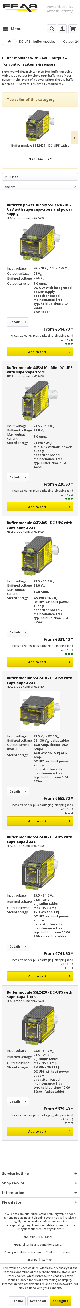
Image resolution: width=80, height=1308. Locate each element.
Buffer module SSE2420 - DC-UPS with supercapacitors (39, 994)
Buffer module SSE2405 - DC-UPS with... (40, 145)
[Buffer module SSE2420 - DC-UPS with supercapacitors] (40, 1025)
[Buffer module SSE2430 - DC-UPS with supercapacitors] (40, 870)
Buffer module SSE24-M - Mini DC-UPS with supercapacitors (39, 369)
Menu (16, 28)
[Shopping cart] (72, 28)
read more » (56, 84)
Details (15, 322)
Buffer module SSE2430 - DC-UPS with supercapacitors (39, 839)
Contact (47, 1260)
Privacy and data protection (22, 1252)
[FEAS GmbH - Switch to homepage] (20, 11)
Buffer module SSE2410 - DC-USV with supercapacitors (39, 680)
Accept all (38, 1301)
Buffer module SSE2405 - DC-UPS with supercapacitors (39, 525)
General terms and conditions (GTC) (38, 1244)
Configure (60, 1301)
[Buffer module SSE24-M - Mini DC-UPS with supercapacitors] (40, 401)
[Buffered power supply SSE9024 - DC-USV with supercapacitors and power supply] (40, 242)
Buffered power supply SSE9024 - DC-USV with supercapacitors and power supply (39, 209)
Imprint (32, 1260)
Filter (13, 177)
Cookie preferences (59, 1252)
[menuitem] (12, 28)
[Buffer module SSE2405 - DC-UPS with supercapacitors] (40, 125)
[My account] (62, 28)
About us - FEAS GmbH (38, 1237)
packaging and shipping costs (33, 1218)
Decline (17, 1301)
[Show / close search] (51, 28)
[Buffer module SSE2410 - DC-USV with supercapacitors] (40, 711)
